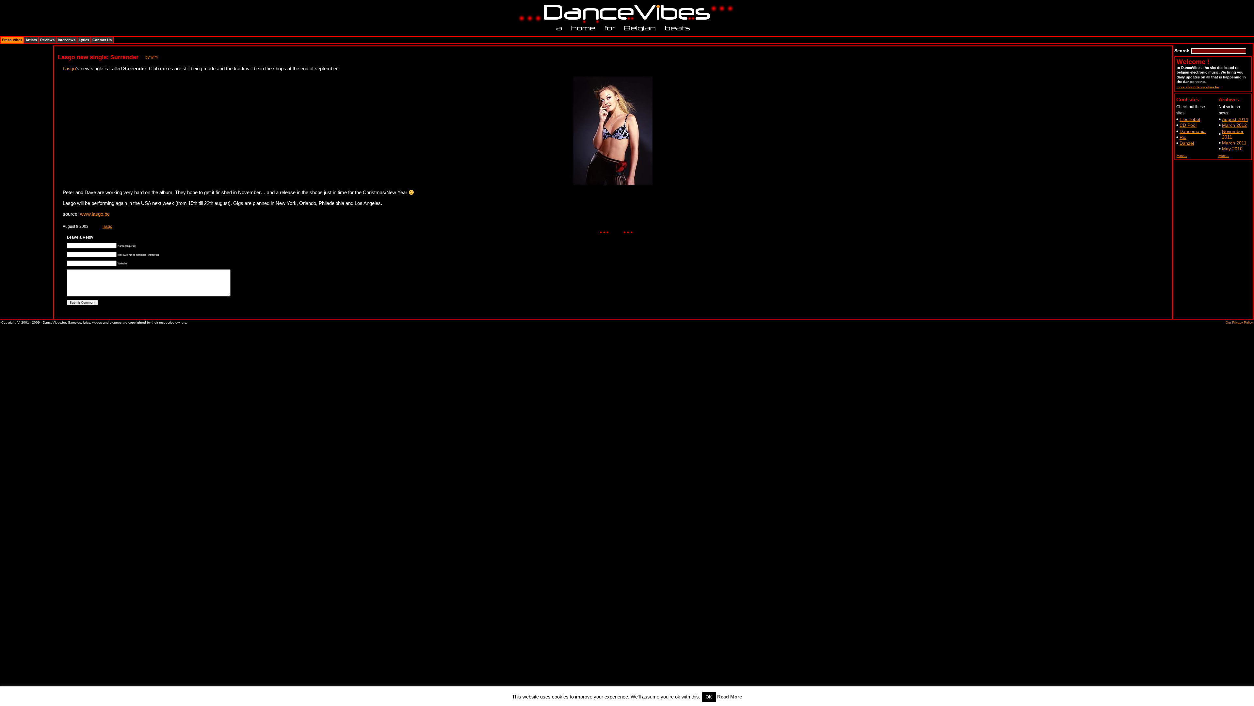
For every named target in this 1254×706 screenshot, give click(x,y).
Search (1182, 50)
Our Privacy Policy (1239, 322)
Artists (31, 40)
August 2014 (1235, 119)
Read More (729, 696)
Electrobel (1190, 119)
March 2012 (1234, 125)
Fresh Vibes (12, 40)
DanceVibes (624, 12)
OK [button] (709, 697)
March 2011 (1234, 142)
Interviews (66, 40)
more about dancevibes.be (1198, 87)
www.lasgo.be (95, 214)
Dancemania (1193, 131)
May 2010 (1232, 148)
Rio (1183, 137)
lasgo (107, 226)
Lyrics (84, 40)
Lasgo (69, 68)
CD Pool (1188, 125)
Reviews (47, 40)
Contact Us (102, 40)
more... (1182, 156)
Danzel (1187, 143)
